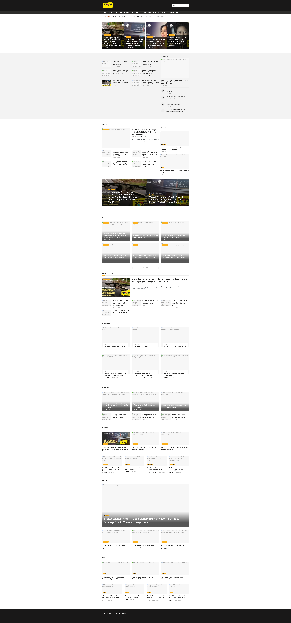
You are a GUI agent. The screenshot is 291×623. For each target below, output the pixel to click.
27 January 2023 (112, 550)
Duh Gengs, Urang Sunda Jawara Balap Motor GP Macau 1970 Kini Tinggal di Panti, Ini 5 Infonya (150, 164)
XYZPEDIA (164, 12)
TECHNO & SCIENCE (136, 12)
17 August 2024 (108, 47)
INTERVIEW (156, 12)
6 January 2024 (173, 47)
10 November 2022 (172, 550)
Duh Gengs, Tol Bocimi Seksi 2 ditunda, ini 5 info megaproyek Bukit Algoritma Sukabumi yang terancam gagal (121, 303)
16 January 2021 (177, 472)
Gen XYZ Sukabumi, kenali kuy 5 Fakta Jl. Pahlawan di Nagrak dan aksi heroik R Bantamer (145, 546)
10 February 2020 (140, 580)
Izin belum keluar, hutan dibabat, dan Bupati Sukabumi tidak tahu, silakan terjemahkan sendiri (121, 416)
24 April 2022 (146, 85)
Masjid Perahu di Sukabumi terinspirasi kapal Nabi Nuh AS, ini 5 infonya (156, 469)
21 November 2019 (174, 350)
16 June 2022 (111, 472)
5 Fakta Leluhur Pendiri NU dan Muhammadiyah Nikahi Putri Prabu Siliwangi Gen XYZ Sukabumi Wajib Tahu (141, 520)
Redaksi (124, 613)
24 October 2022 (142, 451)
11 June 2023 (163, 151)
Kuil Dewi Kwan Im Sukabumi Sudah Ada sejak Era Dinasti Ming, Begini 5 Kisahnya (173, 148)
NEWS (105, 12)
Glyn (105, 580)
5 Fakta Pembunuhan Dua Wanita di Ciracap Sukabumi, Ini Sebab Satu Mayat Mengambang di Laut (151, 72)
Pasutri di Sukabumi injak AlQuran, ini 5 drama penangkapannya (134, 468)
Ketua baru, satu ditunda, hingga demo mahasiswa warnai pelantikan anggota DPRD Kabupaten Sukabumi (114, 235)
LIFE (162, 167)
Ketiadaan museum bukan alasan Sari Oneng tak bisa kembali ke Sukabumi (149, 415)
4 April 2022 (145, 157)
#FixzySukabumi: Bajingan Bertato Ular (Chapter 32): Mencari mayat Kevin (172, 578)
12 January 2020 (155, 600)
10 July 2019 (165, 409)
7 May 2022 (133, 471)
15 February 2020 (111, 580)
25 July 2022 (163, 174)
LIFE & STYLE (118, 12)
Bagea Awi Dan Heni (137, 136)
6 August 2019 (107, 239)
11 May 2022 (115, 85)
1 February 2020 (110, 600)
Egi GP (166, 377)
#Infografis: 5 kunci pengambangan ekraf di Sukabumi (174, 374)
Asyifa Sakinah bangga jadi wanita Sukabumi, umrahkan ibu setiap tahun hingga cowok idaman (144, 405)
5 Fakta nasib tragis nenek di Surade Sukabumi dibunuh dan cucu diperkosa (150, 63)
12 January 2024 (130, 47)
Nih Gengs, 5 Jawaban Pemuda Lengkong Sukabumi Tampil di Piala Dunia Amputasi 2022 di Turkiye (115, 405)
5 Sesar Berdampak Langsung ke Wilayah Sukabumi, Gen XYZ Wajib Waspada (121, 63)
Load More (145, 267)
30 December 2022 (117, 66)
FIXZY (177, 12)
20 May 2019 (145, 419)
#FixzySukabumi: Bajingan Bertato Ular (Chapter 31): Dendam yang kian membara (111, 597)
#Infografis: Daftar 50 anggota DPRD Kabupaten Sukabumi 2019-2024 (115, 374)
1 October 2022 (107, 409)
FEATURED (150, 37)
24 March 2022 (116, 168)
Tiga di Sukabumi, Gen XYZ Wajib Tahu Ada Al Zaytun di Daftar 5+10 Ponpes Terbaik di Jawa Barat (134, 42)
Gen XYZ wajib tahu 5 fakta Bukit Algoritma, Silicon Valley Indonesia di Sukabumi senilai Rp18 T (180, 303)
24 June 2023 (145, 136)
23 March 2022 (116, 307)
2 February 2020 (170, 580)
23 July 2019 (172, 377)
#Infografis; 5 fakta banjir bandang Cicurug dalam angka (115, 347)
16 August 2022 (171, 451)
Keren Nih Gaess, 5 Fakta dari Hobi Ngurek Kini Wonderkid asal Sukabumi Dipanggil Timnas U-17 (121, 153)
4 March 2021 (116, 316)
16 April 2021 (175, 307)
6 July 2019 (165, 239)
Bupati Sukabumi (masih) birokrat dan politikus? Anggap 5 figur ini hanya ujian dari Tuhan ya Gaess (174, 257)
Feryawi (135, 284)
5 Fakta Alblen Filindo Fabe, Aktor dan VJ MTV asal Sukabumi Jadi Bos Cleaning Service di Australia (134, 16)
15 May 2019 (165, 261)
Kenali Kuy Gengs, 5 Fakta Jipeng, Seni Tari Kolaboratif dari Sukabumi (144, 448)
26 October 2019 (177, 600)
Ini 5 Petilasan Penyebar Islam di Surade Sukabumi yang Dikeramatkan (175, 103)
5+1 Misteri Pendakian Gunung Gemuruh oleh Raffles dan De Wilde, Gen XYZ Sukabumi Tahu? (115, 547)
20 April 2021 (145, 305)
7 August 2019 (114, 377)
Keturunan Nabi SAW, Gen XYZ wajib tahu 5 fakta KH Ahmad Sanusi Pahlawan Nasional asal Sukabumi (174, 547)
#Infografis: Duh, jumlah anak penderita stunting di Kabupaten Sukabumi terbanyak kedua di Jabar (144, 375)
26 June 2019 (106, 261)
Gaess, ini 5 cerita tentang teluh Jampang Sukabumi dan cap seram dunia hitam (171, 81)
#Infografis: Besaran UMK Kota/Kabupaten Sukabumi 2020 (144, 347)
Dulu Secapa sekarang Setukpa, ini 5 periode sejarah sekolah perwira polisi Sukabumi (176, 110)
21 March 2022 (146, 168)
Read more (135, 146)
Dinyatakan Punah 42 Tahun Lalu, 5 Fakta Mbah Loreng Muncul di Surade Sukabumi (111, 469)
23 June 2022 (145, 76)
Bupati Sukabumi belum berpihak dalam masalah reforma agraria (174, 406)
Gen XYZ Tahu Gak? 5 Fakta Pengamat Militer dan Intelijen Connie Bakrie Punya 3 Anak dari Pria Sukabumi (178, 41)
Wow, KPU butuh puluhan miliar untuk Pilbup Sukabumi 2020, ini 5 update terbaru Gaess (114, 257)
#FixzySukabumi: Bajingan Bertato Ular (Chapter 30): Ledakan (133, 596)
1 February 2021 (161, 472)
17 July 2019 (136, 239)
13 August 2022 (116, 76)
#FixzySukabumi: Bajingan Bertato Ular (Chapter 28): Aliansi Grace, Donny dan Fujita (178, 597)
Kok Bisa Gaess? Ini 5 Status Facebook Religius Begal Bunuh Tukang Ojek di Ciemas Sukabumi (121, 72)
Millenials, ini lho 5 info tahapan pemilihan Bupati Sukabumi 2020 (145, 236)
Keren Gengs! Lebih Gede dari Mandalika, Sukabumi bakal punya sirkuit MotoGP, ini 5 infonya (150, 153)
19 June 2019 (136, 261)
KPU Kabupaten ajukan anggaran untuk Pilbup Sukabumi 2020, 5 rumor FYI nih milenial (144, 257)
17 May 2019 (175, 419)
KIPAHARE (171, 12)
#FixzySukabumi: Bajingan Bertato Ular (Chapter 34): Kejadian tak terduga (113, 578)
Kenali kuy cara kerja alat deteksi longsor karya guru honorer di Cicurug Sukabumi (179, 415)
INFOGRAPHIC (147, 12)
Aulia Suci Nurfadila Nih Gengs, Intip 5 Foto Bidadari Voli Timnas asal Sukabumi (144, 131)
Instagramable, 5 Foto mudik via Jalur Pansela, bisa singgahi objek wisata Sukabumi (150, 82)
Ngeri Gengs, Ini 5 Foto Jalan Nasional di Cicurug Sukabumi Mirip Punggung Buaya (121, 82)
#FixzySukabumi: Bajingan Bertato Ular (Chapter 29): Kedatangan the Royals (155, 597)
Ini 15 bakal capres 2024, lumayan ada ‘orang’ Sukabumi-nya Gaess (174, 236)
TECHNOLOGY (108, 35)
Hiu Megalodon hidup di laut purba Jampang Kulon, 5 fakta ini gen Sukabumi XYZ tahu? (178, 469)
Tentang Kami (117, 613)
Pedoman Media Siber (107, 613)
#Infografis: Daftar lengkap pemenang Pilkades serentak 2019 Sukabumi (175, 347)
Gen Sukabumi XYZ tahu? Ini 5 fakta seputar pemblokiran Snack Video (121, 312)
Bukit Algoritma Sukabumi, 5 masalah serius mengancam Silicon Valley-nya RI (150, 302)
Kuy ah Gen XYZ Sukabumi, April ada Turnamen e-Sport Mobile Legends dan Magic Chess (120, 164)
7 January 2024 (151, 47)
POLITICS (126, 12)
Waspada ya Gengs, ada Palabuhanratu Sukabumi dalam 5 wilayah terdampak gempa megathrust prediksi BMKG (112, 41)
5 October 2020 (114, 350)
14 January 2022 (137, 409)
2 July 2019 (115, 421)
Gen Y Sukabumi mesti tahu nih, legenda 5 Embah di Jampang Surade (176, 97)
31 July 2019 (143, 379)
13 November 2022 (147, 66)
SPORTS (111, 12)
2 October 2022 (116, 157)
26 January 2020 (133, 599)
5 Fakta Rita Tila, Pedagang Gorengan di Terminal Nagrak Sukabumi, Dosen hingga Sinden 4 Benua (156, 42)
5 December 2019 (144, 350)
